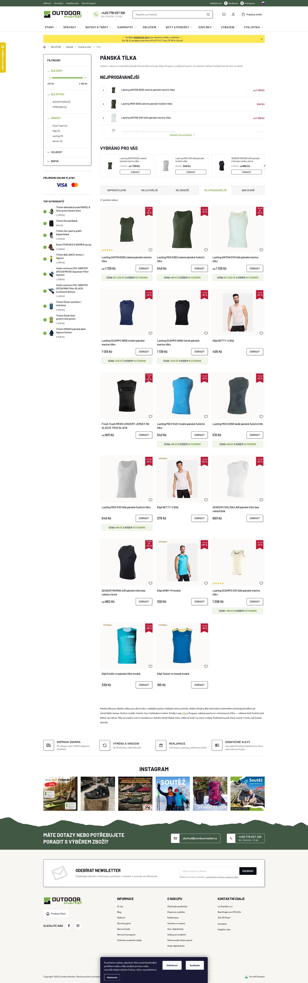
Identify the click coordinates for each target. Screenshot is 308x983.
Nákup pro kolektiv (176, 934)
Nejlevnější (149, 190)
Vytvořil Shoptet (257, 976)
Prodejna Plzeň (58, 913)
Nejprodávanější (215, 190)
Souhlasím (195, 965)
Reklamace (173, 917)
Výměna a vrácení (176, 923)
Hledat (208, 14)
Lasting (57, 136)
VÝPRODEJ (59, 107)
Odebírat (248, 870)
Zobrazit (135, 172)
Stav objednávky (175, 929)
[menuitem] (50, 27)
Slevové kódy (123, 929)
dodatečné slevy (141, 37)
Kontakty (58, 3)
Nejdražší (182, 190)
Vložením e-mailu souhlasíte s (209, 877)
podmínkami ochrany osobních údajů (222, 877)
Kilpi (55, 131)
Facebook (233, 3)
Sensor (57, 141)
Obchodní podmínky (177, 906)
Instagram (250, 3)
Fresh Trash (59, 125)
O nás (120, 906)
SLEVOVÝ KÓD (60, 102)
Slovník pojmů (89, 3)
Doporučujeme (116, 190)
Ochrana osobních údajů (129, 940)
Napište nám (72, 3)
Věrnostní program (126, 934)
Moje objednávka (175, 945)
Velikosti (47, 3)
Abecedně (248, 190)
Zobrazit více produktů (181, 134)
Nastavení (112, 977)
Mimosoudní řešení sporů (179, 940)
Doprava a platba (176, 912)
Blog (119, 912)
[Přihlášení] (233, 14)
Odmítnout (172, 965)
